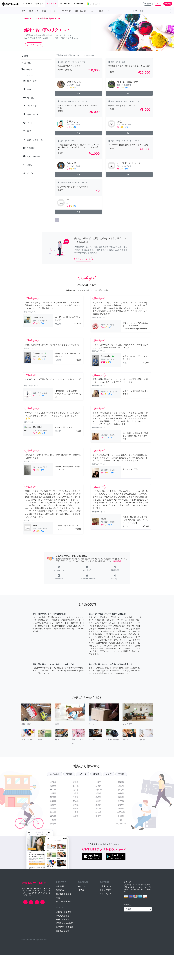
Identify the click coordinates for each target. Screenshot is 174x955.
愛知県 (75, 809)
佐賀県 (121, 793)
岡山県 (98, 801)
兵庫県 (98, 782)
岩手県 (53, 790)
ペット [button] (92, 11)
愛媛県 (121, 782)
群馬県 (53, 816)
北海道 (53, 782)
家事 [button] (44, 11)
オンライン (121, 824)
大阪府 (109, 774)
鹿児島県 (121, 812)
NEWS (81, 890)
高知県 (121, 786)
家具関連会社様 (62, 916)
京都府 (121, 774)
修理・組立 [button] (33, 11)
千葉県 (53, 820)
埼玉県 (96, 774)
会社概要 (60, 886)
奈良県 (98, 786)
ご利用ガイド (105, 886)
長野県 (75, 797)
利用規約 (60, 890)
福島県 (53, 805)
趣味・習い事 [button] (80, 11)
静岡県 (75, 805)
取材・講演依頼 (62, 919)
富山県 (75, 782)
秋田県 (53, 797)
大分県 (121, 805)
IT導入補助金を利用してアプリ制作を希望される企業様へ (64, 927)
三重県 (75, 812)
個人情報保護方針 (63, 901)
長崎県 (121, 797)
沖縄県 (121, 816)
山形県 (53, 801)
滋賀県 (75, 816)
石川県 (75, 786)
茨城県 (53, 809)
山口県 (98, 809)
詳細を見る (117, 561)
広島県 (98, 805)
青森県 (53, 786)
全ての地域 (54, 774)
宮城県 (53, 793)
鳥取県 (98, 793)
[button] (148, 4)
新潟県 (53, 824)
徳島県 (98, 812)
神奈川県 (82, 774)
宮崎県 (121, 809)
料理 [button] (101, 11)
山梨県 (75, 793)
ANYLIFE (82, 886)
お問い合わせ (105, 894)
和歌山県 (98, 790)
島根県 (98, 797)
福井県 (75, 790)
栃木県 (53, 812)
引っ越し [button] (53, 11)
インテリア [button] (66, 11)
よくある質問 (105, 890)
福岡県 (121, 790)
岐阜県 (75, 801)
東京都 (69, 774)
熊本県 (121, 801)
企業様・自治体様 (63, 912)
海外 (121, 820)
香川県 (98, 816)
